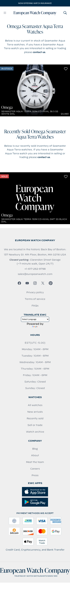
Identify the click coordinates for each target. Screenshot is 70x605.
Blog (35, 448)
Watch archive (35, 431)
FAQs (35, 305)
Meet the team (35, 462)
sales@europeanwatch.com (35, 274)
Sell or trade (35, 425)
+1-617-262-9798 (35, 269)
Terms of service (35, 299)
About (35, 455)
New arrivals (35, 412)
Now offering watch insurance (35, 3)
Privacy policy (35, 292)
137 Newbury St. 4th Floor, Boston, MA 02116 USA (35, 254)
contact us (39, 52)
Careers (35, 468)
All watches (35, 405)
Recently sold (35, 418)
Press (35, 475)
